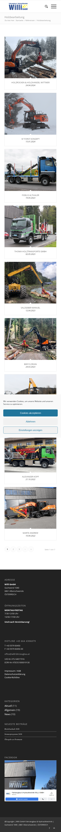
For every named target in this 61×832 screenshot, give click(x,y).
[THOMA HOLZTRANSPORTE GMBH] (30, 226)
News (7, 714)
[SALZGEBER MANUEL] (30, 283)
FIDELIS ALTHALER (30, 195)
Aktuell (8, 705)
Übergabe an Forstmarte (13, 739)
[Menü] (52, 6)
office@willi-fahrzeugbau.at (17, 654)
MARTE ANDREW (30, 532)
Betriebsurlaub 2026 (12, 729)
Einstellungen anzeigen (30, 430)
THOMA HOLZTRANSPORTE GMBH (30, 251)
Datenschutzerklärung (15, 674)
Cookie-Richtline (12, 677)
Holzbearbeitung (14, 17)
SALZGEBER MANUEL (30, 307)
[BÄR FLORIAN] (30, 339)
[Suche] (45, 6)
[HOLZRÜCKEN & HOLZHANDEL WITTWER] (30, 57)
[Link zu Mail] (54, 828)
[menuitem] (45, 6)
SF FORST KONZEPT (30, 138)
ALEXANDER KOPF (30, 476)
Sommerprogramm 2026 (13, 734)
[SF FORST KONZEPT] (30, 114)
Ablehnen (30, 421)
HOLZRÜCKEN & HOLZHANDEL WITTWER (30, 82)
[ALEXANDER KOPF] (30, 452)
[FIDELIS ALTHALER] (30, 170)
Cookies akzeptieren (30, 413)
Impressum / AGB (13, 670)
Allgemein (10, 710)
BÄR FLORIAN (30, 364)
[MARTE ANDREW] (30, 508)
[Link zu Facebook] (49, 828)
